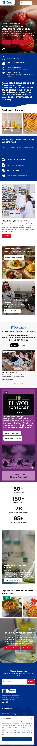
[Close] (32, 718)
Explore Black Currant (12, 433)
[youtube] (3, 702)
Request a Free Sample (13, 438)
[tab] (14, 345)
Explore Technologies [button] (13, 580)
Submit (30, 681)
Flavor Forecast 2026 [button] (21, 42)
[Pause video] (3, 48)
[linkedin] (6, 702)
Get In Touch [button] (27, 647)
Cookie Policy (22, 732)
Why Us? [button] (6, 42)
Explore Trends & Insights (13, 257)
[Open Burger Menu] (34, 2)
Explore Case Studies (12, 310)
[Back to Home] (7, 3)
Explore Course (7, 379)
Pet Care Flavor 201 (9, 372)
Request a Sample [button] (12, 647)
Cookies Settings (17, 739)
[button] (14, 383)
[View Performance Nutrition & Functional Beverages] (12, 123)
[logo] (18, 691)
